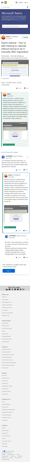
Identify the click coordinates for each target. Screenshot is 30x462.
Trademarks (20, 456)
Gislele (8, 36)
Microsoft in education (6, 349)
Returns (3, 331)
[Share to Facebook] (9, 289)
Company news (5, 433)
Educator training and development (9, 362)
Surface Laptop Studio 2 (7, 302)
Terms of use (13, 456)
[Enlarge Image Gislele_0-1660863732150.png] (15, 131)
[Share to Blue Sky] (18, 289)
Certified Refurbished (6, 336)
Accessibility (4, 443)
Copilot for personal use (7, 307)
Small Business (5, 394)
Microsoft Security (5, 378)
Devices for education (6, 352)
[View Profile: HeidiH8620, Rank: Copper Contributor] (3, 157)
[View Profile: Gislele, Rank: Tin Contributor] (3, 37)
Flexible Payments (5, 341)
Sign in (9, 271)
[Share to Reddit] (15, 289)
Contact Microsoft (11, 454)
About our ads (18, 457)
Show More (6, 78)
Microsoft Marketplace (6, 415)
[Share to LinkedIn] (7, 289)
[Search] (17, 2)
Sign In (26, 2)
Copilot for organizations (7, 304)
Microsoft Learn (5, 407)
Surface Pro (4, 297)
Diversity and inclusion (6, 441)
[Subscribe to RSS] (20, 289)
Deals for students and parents (8, 365)
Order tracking (5, 333)
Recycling (11, 457)
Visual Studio (4, 420)
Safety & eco (4, 457)
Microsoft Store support (7, 328)
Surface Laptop (5, 299)
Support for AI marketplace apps (8, 409)
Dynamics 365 (5, 380)
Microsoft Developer (6, 404)
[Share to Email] (23, 289)
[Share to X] (12, 289)
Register (21, 2)
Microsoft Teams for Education (8, 354)
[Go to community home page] (5, 2)
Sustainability (5, 446)
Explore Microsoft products (7, 312)
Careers (3, 427)
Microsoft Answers (20, 19)
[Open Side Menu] (2, 2)
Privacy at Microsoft (6, 435)
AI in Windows (5, 310)
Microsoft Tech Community (7, 412)
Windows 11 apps (5, 315)
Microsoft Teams (6, 7)
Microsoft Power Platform (7, 386)
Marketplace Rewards (6, 417)
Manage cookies (5, 456)
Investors (4, 438)
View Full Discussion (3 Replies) (10, 152)
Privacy (18, 454)
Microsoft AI (4, 375)
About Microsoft (5, 430)
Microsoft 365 (5, 383)
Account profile (5, 323)
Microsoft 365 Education (7, 357)
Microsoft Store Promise (7, 339)
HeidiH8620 (10, 98)
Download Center (5, 325)
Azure (3, 401)
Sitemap (3, 454)
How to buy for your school (7, 360)
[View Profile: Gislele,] (4, 94)
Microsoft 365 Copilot (6, 391)
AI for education (5, 367)
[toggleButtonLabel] (27, 7)
